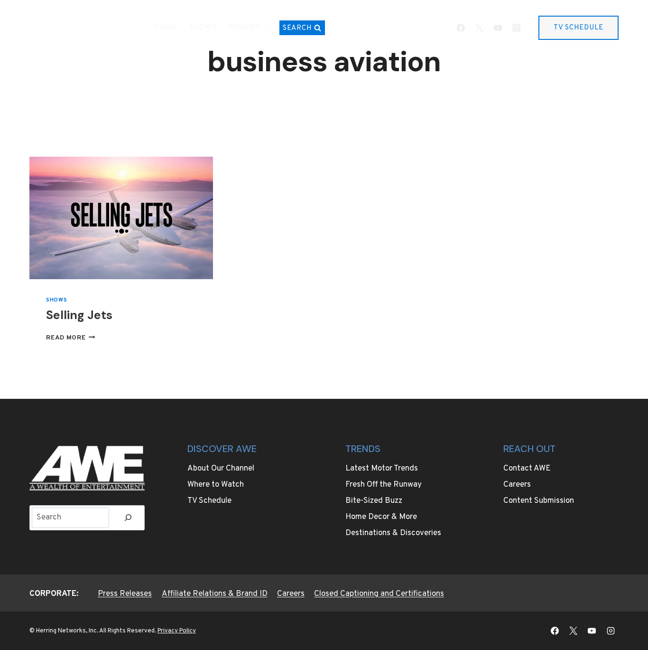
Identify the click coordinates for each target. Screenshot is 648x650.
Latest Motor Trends (381, 468)
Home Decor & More (381, 517)
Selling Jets (79, 315)
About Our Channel (220, 468)
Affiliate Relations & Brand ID (215, 594)
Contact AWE (527, 468)
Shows (202, 27)
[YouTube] (498, 28)
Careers (517, 485)
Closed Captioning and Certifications (379, 594)
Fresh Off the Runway (383, 485)
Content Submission (538, 501)
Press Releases (125, 594)
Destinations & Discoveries (393, 533)
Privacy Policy (176, 631)
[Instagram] (516, 28)
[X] (479, 28)
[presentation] (121, 218)
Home (165, 27)
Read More (70, 338)
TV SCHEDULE (578, 27)
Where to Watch (215, 485)
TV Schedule (209, 501)
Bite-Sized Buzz (373, 501)
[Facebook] (461, 28)
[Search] (128, 518)
